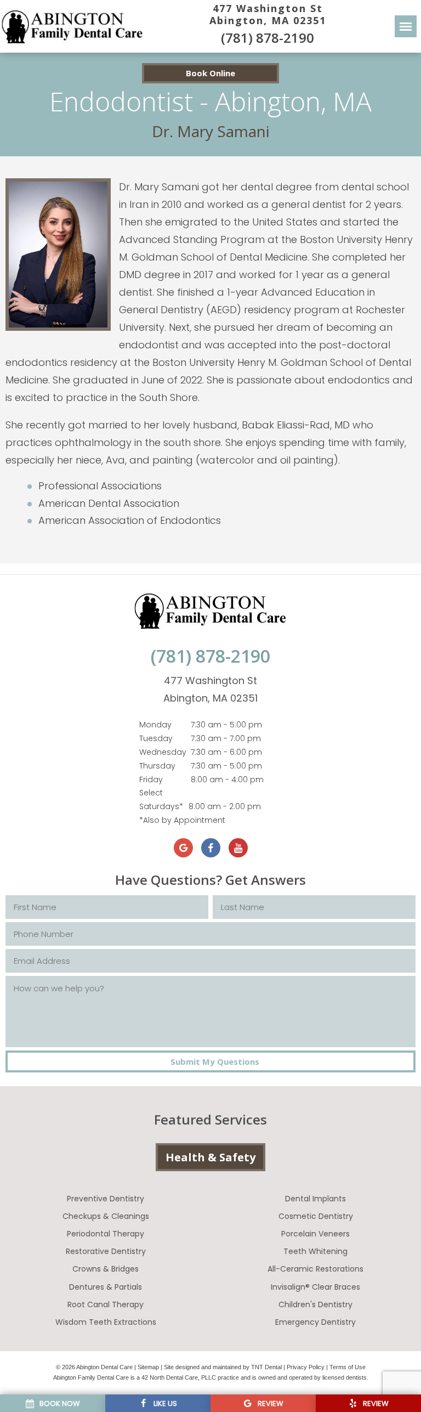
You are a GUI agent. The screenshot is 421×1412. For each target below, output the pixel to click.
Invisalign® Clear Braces (315, 1286)
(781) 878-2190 (267, 38)
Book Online (210, 72)
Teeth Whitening (315, 1251)
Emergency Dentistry (315, 1322)
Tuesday (156, 738)
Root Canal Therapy (105, 1304)
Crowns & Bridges (105, 1268)
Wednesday (162, 752)
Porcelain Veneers (315, 1233)
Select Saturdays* (161, 799)
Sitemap (148, 1367)
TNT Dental (266, 1367)
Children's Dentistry (315, 1304)
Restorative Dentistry (106, 1251)
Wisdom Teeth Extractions (105, 1322)
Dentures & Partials (105, 1286)
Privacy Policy (306, 1367)
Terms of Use (347, 1367)
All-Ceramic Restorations (315, 1268)
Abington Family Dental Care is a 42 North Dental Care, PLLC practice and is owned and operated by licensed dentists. (210, 1377)
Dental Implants (315, 1198)
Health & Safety (210, 1157)
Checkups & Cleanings (105, 1216)
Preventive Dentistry (105, 1198)
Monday (155, 724)
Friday (151, 779)
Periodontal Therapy (105, 1233)
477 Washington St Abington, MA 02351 (267, 14)
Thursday (157, 765)
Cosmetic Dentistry (315, 1216)
